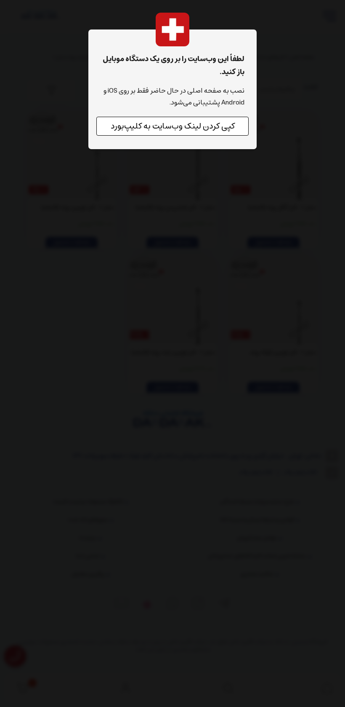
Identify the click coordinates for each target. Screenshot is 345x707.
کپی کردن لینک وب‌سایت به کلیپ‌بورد (173, 126)
